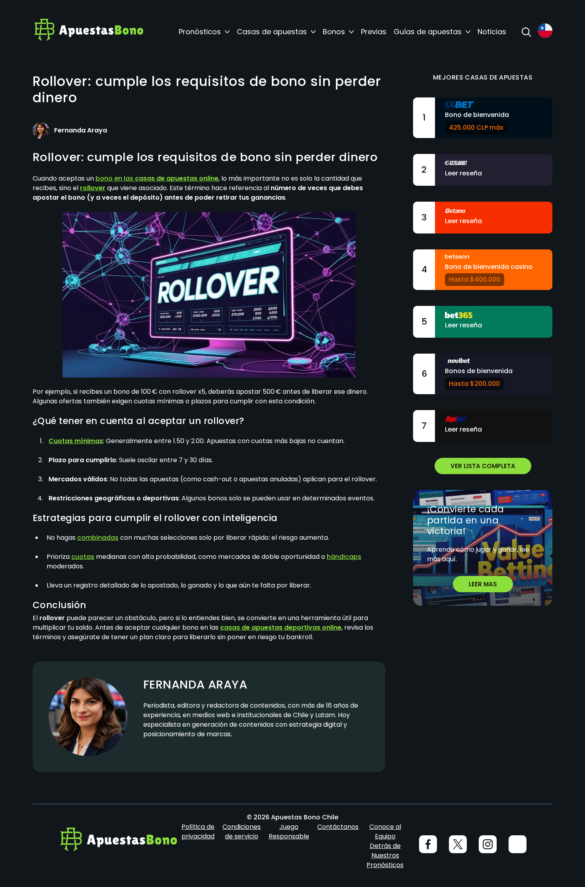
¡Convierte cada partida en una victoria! (465, 520)
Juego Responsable (289, 831)
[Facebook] (428, 844)
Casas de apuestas (272, 32)
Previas (373, 32)
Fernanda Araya (195, 684)
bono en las (157, 178)
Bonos (334, 32)
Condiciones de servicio (241, 831)
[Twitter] (458, 844)
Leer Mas (483, 584)
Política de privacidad (197, 831)
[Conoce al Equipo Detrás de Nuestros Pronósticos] (517, 844)
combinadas (98, 537)
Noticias (492, 32)
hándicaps (344, 556)
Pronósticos (200, 32)
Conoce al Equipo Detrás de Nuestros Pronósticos (385, 845)
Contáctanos (338, 826)
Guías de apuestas (428, 32)
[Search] (526, 32)
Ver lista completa (482, 466)
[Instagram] (488, 844)
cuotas (82, 556)
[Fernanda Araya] (41, 130)
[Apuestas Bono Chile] (88, 32)
